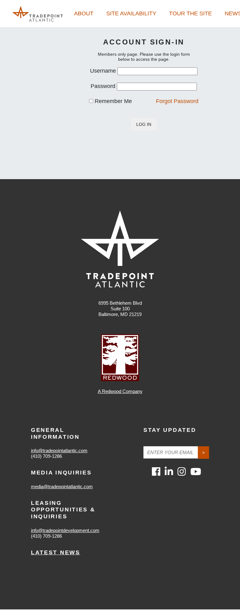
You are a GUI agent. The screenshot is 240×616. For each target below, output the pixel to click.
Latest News (55, 552)
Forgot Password (177, 101)
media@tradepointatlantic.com (62, 486)
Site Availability (131, 13)
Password (103, 86)
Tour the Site (190, 13)
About (83, 13)
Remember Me (112, 101)
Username (103, 71)
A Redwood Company (120, 391)
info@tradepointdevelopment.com (65, 530)
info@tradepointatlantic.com (59, 450)
